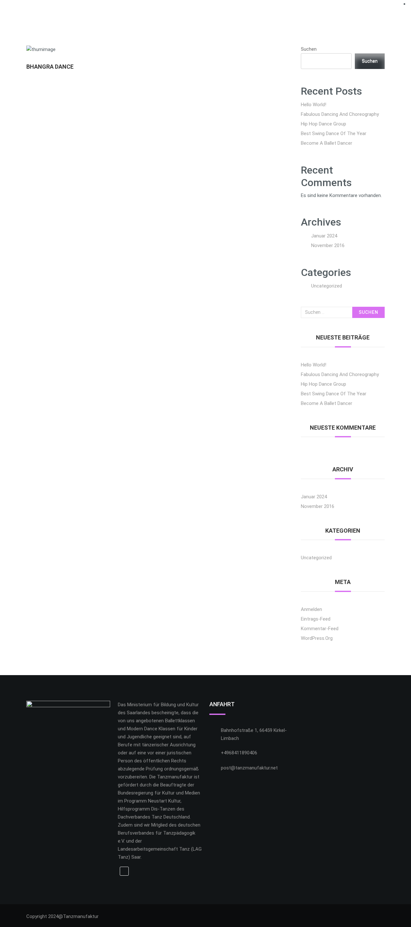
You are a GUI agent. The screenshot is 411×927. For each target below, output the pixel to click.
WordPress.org (317, 638)
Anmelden (311, 609)
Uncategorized (326, 286)
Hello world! (313, 104)
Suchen (309, 49)
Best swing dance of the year (333, 133)
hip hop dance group (323, 124)
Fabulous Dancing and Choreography (340, 114)
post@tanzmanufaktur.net (249, 768)
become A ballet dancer (326, 143)
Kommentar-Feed (319, 628)
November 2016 (328, 245)
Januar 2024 (324, 236)
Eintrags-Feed (315, 619)
